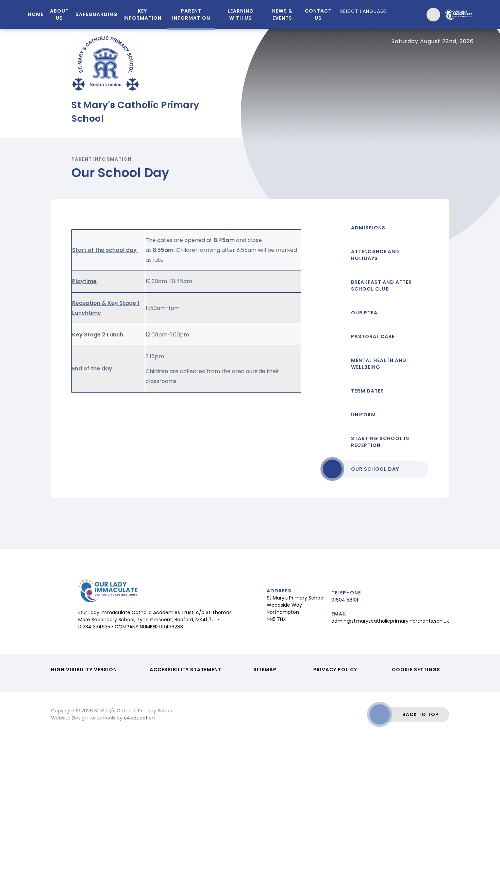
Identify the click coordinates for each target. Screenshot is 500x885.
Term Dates (367, 390)
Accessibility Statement (185, 669)
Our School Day (375, 469)
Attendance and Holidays (375, 255)
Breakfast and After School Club (381, 285)
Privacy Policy (335, 669)
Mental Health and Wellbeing (378, 363)
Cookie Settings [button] (416, 669)
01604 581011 (345, 599)
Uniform (363, 414)
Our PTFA (364, 312)
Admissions (368, 227)
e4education (139, 717)
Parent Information (101, 159)
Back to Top (420, 714)
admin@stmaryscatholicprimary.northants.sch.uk (390, 621)
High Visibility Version (84, 669)
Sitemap (265, 669)
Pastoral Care (373, 336)
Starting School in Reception (380, 442)
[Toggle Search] (433, 14)
